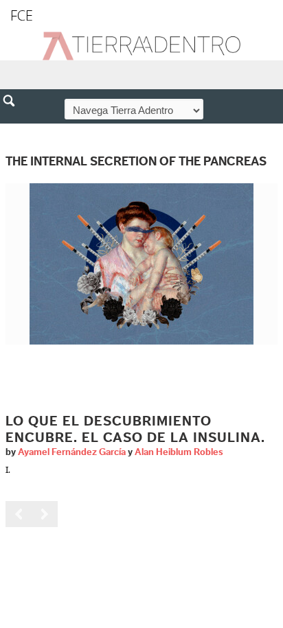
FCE (21, 15)
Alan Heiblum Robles (179, 452)
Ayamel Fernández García (72, 452)
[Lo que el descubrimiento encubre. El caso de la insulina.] (141, 263)
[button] (13, 130)
